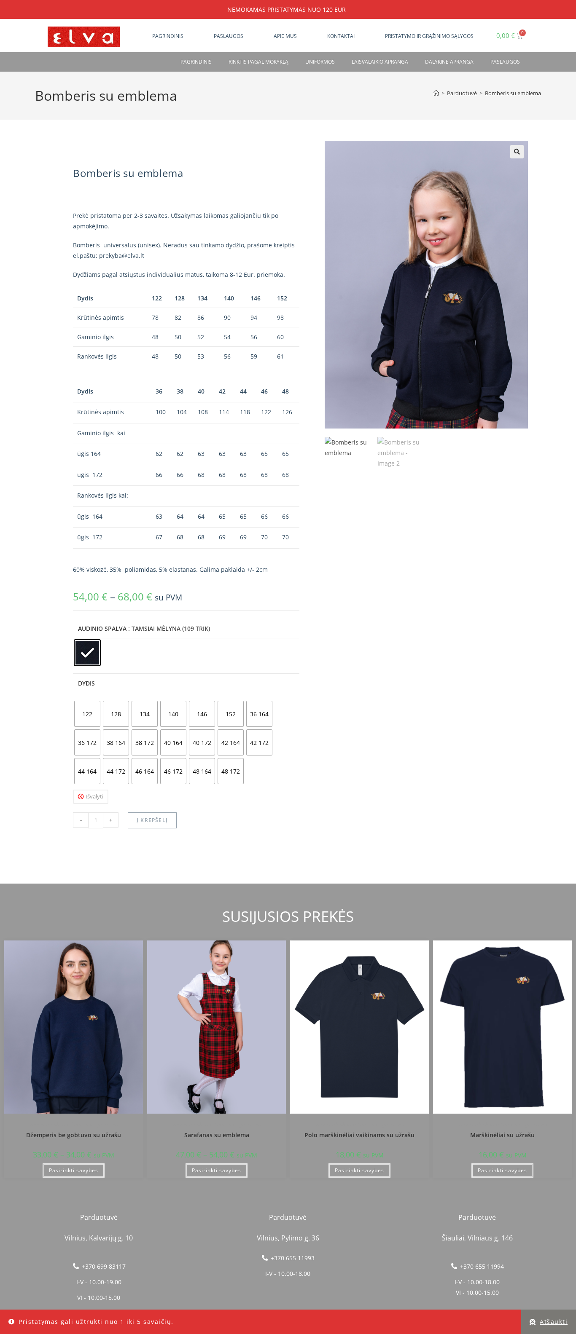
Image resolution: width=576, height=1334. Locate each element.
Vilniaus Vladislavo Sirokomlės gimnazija (74, 1124)
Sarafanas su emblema (216, 1135)
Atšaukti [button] (554, 1322)
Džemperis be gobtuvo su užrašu (73, 1135)
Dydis (86, 683)
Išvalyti (94, 796)
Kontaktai (341, 36)
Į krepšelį (152, 820)
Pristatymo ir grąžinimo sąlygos (429, 36)
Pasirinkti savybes (73, 1170)
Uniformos (320, 61)
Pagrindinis (167, 36)
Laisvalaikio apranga (380, 61)
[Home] (436, 93)
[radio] (87, 652)
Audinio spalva (102, 628)
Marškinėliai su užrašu (502, 1135)
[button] (517, 151)
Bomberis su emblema (513, 93)
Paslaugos (228, 36)
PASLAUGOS (505, 61)
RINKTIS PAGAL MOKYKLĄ (258, 61)
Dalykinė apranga (449, 61)
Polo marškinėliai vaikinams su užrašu (359, 1135)
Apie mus (285, 36)
